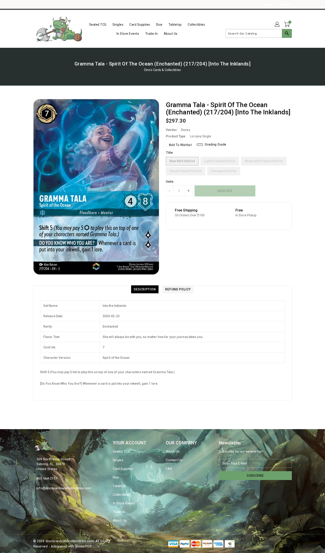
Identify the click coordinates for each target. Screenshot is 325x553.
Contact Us (174, 460)
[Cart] (287, 24)
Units (170, 181)
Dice (116, 477)
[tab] (145, 289)
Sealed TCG (121, 451)
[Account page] (277, 24)
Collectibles (121, 495)
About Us (119, 520)
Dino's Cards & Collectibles (162, 70)
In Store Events (124, 503)
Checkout (267, 4)
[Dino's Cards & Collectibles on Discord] (43, 4)
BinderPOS (83, 546)
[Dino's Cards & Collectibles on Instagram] (35, 4)
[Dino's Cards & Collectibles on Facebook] (27, 4)
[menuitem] (97, 24)
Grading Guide (215, 144)
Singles (118, 460)
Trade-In (119, 512)
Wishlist (287, 4)
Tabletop (119, 486)
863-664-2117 (46, 478)
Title (169, 152)
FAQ (169, 469)
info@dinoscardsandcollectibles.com (63, 488)
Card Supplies (123, 469)
